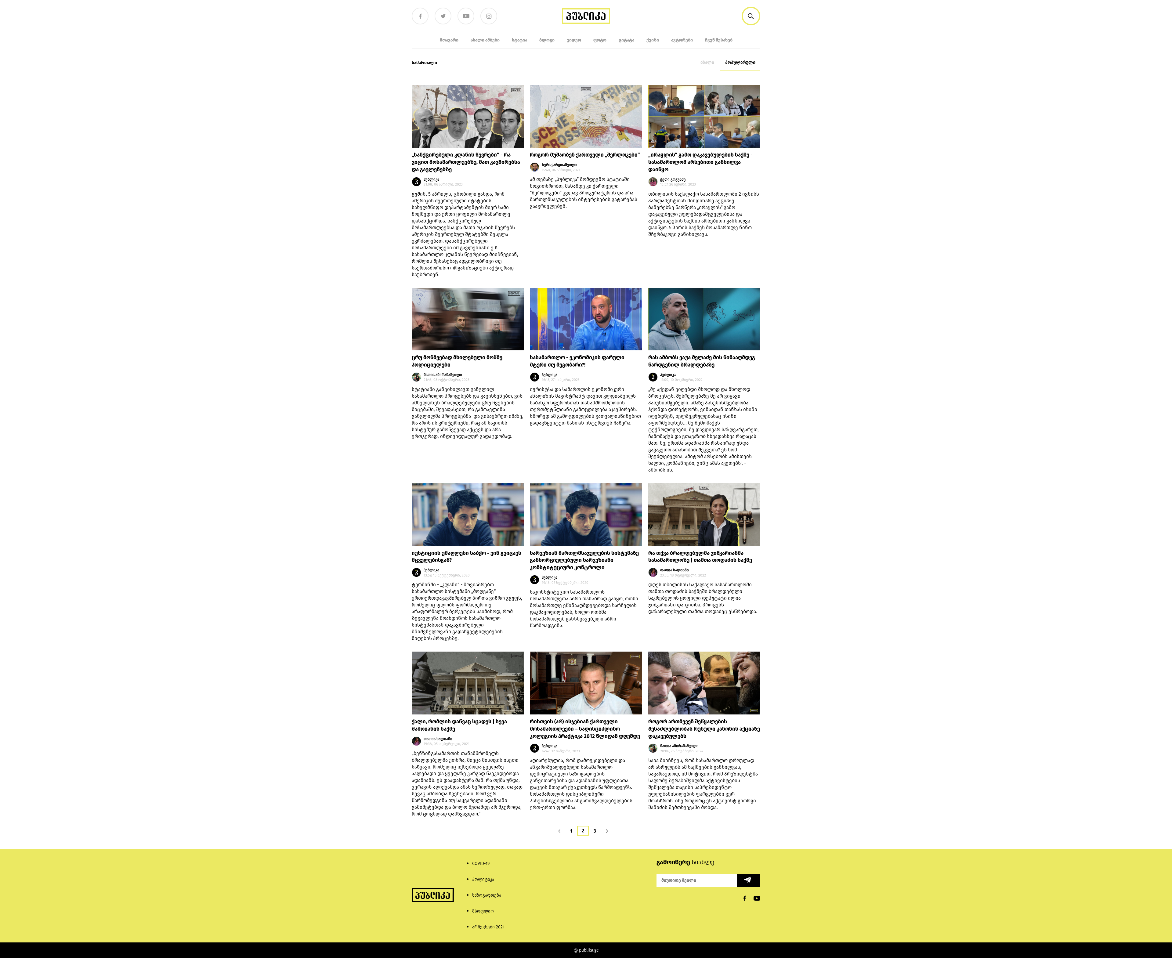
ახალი (707, 62)
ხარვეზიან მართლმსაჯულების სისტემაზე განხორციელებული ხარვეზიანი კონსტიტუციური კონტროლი (584, 560)
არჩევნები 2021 (488, 927)
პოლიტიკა (483, 879)
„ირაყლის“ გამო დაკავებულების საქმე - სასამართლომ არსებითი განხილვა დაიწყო (700, 162)
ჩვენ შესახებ (719, 40)
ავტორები (682, 40)
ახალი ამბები (485, 40)
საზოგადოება (486, 895)
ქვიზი (652, 40)
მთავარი (449, 40)
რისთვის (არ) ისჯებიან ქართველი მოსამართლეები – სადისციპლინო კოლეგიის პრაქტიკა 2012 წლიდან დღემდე (585, 728)
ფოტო (599, 40)
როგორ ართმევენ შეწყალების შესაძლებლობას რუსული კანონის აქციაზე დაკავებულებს (704, 728)
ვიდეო (574, 40)
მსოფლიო (483, 911)
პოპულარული (740, 62)
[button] (751, 16)
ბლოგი (547, 40)
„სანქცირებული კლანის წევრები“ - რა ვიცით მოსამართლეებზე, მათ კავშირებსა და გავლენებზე (466, 162)
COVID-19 (481, 863)
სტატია (519, 40)
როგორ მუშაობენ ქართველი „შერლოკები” (585, 155)
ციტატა (626, 40)
